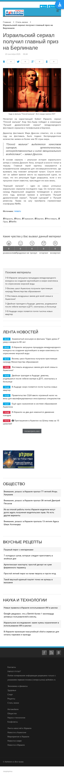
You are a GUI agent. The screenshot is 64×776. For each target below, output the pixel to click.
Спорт (10, 694)
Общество (12, 713)
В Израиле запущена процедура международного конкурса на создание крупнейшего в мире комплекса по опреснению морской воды (31, 280)
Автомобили (12, 709)
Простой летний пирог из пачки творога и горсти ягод (30, 573)
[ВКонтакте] (9, 61)
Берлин (40, 218)
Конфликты (12, 721)
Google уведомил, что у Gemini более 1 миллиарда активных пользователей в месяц (29, 615)
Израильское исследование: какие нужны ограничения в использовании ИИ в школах (31, 624)
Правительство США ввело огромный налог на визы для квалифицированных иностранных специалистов (31, 397)
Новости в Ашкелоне (16, 732)
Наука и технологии (16, 717)
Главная (7, 21)
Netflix (14, 221)
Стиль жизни (22, 21)
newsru (17, 211)
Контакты (11, 667)
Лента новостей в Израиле (19, 728)
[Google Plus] (37, 61)
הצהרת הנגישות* (14, 671)
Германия (28, 218)
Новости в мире (14, 740)
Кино (18, 218)
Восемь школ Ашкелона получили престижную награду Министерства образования (29, 290)
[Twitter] (23, 61)
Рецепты (11, 698)
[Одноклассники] (51, 61)
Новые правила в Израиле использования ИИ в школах (31, 607)
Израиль (9, 218)
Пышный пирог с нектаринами (18, 549)
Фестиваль (52, 218)
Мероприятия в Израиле (18, 736)
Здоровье (11, 690)
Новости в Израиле (16, 744)
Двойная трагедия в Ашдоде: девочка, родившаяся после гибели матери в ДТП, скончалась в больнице (31, 305)
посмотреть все (32, 431)
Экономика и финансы (17, 686)
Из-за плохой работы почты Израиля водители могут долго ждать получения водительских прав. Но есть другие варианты (29, 512)
